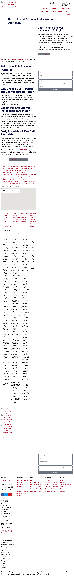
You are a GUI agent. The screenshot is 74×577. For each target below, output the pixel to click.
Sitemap (3, 531)
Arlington (27, 142)
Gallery (68, 15)
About (68, 11)
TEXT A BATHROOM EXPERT (66, 3)
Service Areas (57, 11)
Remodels (44, 11)
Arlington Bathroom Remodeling (17, 59)
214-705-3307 (22, 150)
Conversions (66, 8)
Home (3, 59)
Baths (45, 8)
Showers (54, 8)
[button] (3, 321)
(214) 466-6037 (54, 2)
